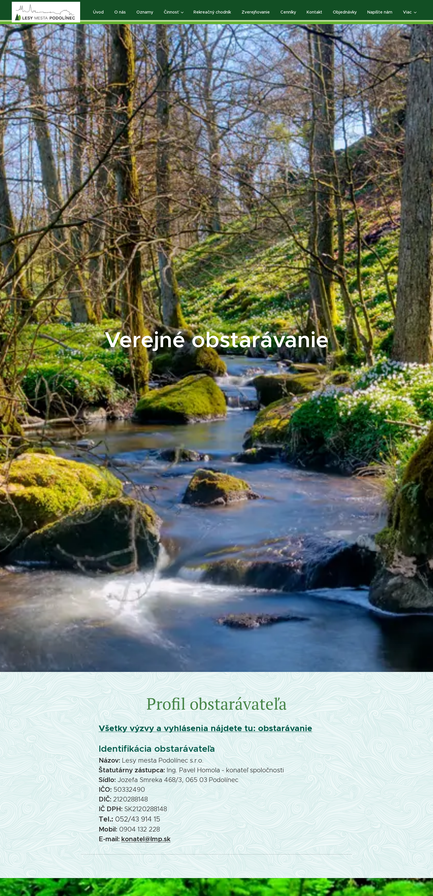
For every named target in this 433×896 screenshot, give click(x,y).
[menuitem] (98, 12)
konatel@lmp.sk (146, 839)
